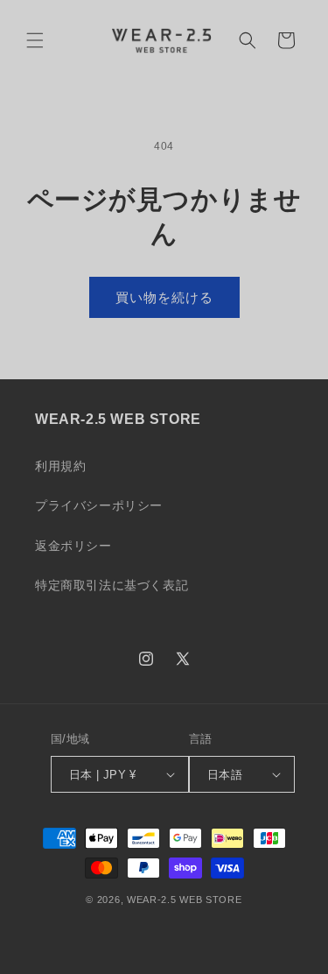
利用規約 (60, 466)
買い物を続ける (164, 297)
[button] (35, 40)
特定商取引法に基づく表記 (111, 585)
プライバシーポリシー (99, 505)
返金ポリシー (73, 546)
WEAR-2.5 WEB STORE (184, 899)
